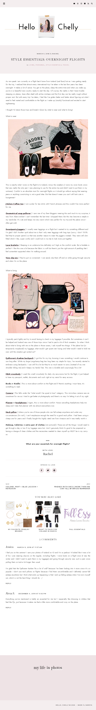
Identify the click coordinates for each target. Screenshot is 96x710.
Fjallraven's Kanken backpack (19, 358)
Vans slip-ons (12, 257)
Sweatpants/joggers (15, 229)
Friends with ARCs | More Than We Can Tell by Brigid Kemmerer (72, 486)
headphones (21, 402)
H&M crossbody (13, 374)
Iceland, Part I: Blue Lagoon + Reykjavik (22, 486)
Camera (9, 393)
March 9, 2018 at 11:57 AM (29, 547)
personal (40, 65)
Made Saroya (85, 705)
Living (31, 65)
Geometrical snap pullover (18, 213)
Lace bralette (12, 245)
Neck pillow (11, 412)
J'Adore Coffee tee (14, 204)
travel (66, 65)
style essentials (54, 65)
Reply (8, 583)
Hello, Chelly (62, 705)
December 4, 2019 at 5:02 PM (32, 594)
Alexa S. (10, 593)
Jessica (10, 547)
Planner (9, 402)
